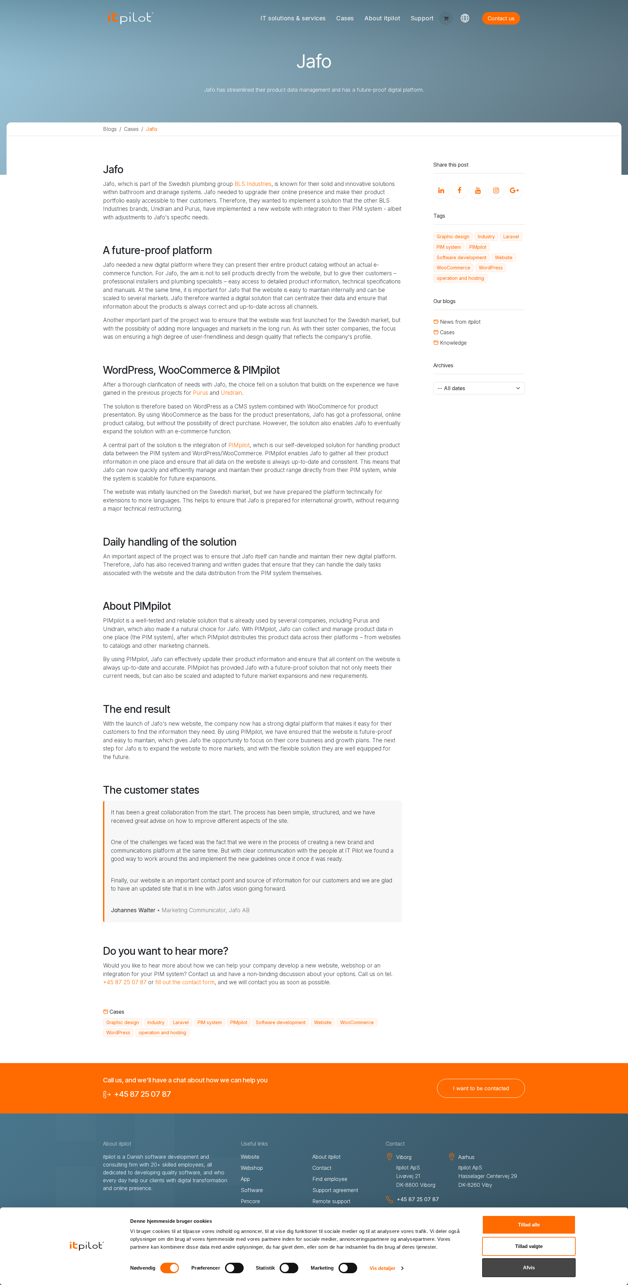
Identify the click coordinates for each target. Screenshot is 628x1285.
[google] (513, 189)
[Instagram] (495, 189)
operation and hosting (162, 1032)
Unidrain (231, 392)
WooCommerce (357, 1022)
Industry (156, 1022)
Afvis (529, 1267)
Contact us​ (501, 18)
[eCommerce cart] (446, 18)
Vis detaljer (382, 1268)
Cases (131, 129)
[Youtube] (476, 189)
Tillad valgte (529, 1246)
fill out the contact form (185, 982)
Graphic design (122, 1022)
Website (323, 1022)
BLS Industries (253, 184)
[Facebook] (458, 189)
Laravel (181, 1022)
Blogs (110, 129)
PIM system (210, 1022)
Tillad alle (529, 1224)
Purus (201, 392)
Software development (280, 1022)
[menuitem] (293, 18)
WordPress (118, 1032)
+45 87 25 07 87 (125, 982)
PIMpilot (239, 445)
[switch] (234, 1268)
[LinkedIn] (440, 189)
